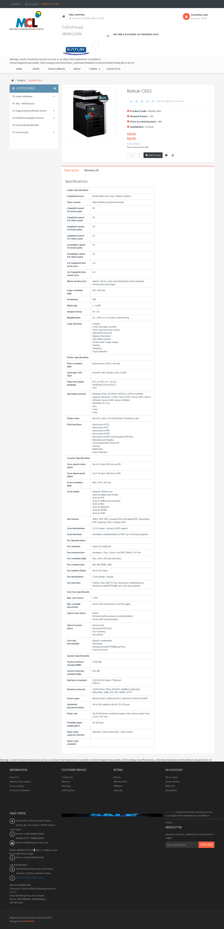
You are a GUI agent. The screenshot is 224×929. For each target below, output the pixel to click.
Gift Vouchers (68, 790)
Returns (66, 781)
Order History (173, 781)
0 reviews (161, 101)
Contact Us (67, 777)
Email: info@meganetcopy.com (32, 842)
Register (46, 3)
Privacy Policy (17, 785)
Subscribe (206, 844)
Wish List (170, 785)
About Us (14, 777)
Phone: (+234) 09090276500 (30, 857)
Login (56, 3)
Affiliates (118, 785)
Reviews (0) (91, 170)
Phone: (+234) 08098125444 (30, 877)
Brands (117, 777)
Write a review (176, 101)
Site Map (66, 785)
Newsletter (171, 790)
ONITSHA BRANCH (18, 864)
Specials (118, 790)
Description (71, 170)
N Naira (15, 4)
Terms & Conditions (20, 790)
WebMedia (28, 921)
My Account (172, 777)
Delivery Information (20, 781)
